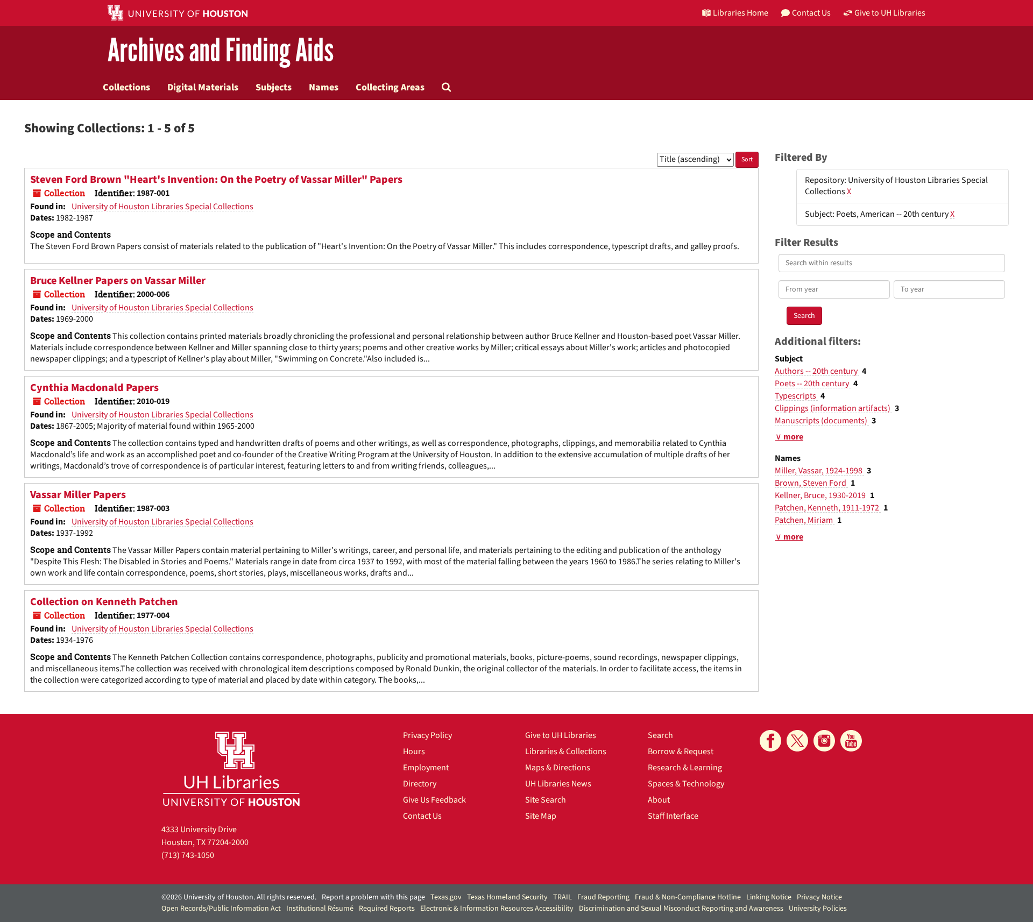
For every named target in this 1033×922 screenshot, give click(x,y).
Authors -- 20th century (817, 371)
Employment (426, 768)
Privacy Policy (427, 735)
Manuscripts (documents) (822, 421)
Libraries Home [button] (740, 13)
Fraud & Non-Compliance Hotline (688, 897)
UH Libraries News (558, 784)
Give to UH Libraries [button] (889, 13)
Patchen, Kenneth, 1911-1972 (828, 508)
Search (660, 735)
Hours (414, 751)
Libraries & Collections (565, 751)
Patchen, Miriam (804, 520)
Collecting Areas (390, 87)
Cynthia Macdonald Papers (94, 387)
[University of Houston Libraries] (231, 768)
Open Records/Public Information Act (221, 908)
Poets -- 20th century (813, 383)
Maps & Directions (557, 768)
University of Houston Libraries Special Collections (162, 206)
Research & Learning (685, 768)
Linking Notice (768, 897)
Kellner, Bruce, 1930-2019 (821, 495)
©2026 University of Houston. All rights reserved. (238, 897)
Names (323, 87)
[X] (797, 740)
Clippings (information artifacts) (833, 408)
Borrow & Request (680, 751)
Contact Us (422, 816)
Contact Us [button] (811, 13)
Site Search (545, 800)
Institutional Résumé (319, 908)
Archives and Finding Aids (221, 51)
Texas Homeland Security (507, 897)
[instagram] (824, 740)
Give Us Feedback (434, 800)
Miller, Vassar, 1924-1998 (819, 471)
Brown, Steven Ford (811, 483)
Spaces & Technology (686, 784)
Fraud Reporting (603, 897)
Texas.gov (446, 897)
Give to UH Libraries (560, 735)
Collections (126, 87)
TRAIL (562, 897)
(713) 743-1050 (187, 855)
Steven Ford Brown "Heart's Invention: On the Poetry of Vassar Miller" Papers (216, 179)
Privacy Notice (819, 897)
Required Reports (387, 908)
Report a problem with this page (373, 897)
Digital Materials (202, 87)
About (659, 800)
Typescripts (796, 396)
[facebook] (770, 740)
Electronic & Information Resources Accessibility (497, 908)
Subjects (274, 87)
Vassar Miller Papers (78, 494)
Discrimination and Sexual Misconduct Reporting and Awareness (681, 908)
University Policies (818, 908)
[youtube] (851, 740)
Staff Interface (673, 816)
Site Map (540, 816)
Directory (419, 784)
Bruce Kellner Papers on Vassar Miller (118, 280)
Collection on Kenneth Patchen (104, 601)
